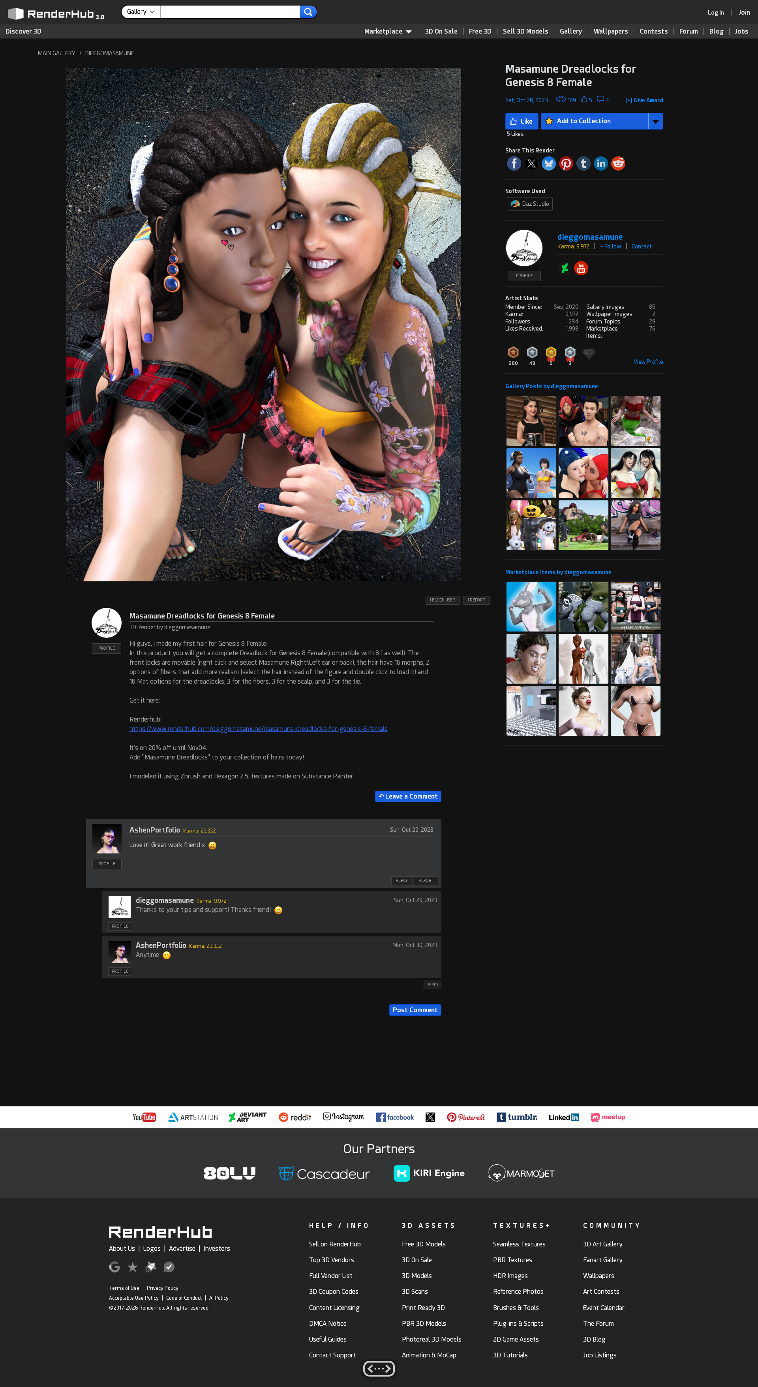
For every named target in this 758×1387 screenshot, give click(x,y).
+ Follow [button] (610, 246)
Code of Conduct (184, 1298)
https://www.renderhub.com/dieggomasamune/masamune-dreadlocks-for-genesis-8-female (258, 729)
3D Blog (594, 1339)
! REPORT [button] (476, 600)
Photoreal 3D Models (432, 1339)
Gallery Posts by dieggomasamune (551, 386)
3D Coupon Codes (333, 1291)
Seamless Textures (519, 1244)
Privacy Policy (162, 1288)
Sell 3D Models (525, 31)
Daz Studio (535, 204)
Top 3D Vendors (331, 1260)
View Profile (648, 362)
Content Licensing (334, 1308)
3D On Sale (441, 31)
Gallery (571, 31)
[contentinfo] (144, 12)
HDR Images (510, 1276)
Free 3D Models (424, 1244)
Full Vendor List (331, 1276)
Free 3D (480, 31)
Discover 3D (23, 31)
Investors (217, 1248)
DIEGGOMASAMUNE (109, 53)
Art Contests (601, 1291)
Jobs (742, 31)
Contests (654, 31)
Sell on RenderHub (335, 1244)
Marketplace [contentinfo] (383, 31)
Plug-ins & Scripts (518, 1323)
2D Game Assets (516, 1339)
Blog (716, 31)
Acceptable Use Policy (134, 1298)
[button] (263, 324)
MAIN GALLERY (56, 53)
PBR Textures (512, 1260)
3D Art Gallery (603, 1244)
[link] (718, 12)
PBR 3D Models (424, 1323)
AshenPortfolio (154, 830)
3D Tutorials (510, 1355)
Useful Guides (328, 1339)
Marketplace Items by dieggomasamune (558, 572)
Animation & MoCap (429, 1355)
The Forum (598, 1323)
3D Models (417, 1276)
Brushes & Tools (516, 1308)
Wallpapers (611, 31)
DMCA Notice (328, 1323)
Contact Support (332, 1355)
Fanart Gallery (603, 1260)
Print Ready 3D (423, 1308)
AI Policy (219, 1298)
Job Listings (600, 1355)
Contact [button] (642, 246)
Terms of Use (124, 1288)
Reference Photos (518, 1291)
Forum (688, 31)
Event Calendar (604, 1308)
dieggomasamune (165, 900)
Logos (152, 1248)
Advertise (182, 1248)
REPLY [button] (402, 880)
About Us (122, 1248)
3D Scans (415, 1291)
